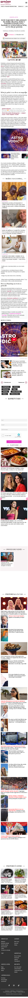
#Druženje (5, 389)
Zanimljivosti (17, 961)
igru (8, 76)
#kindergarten (15, 113)
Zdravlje (20, 6)
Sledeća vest (21, 382)
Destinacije (16, 957)
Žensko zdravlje (4, 945)
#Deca (4, 393)
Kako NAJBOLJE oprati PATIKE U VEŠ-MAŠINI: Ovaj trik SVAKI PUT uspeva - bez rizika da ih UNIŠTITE (6, 880)
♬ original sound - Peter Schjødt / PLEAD (13, 113)
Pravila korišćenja (19, 990)
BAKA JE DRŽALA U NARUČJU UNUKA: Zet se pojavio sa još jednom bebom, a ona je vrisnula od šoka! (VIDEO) (13, 232)
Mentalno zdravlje (5, 943)
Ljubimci (16, 959)
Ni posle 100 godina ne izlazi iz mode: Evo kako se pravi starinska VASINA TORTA (21, 896)
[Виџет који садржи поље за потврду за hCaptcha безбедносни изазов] (11, 435)
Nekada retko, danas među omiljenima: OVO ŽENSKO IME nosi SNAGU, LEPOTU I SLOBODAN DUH (19, 373)
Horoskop (3, 491)
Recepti (17, 964)
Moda (2, 970)
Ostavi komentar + (14, 441)
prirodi (9, 291)
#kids (3, 113)
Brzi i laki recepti (17, 967)
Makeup (3, 968)
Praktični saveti (4, 877)
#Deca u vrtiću (14, 393)
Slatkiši (16, 893)
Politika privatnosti (21, 991)
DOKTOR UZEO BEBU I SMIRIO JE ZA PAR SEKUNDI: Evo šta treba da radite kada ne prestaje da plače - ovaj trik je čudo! (13, 258)
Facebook (12, 313)
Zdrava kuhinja (17, 968)
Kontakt (14, 991)
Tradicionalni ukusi (5, 466)
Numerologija (4, 979)
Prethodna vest (7, 382)
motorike (3, 83)
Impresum (7, 990)
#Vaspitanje (6, 386)
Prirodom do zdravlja (19, 877)
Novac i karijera (17, 956)
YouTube (4, 315)
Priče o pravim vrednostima (9, 6)
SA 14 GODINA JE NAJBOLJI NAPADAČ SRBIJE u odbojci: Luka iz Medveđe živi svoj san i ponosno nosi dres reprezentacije (7, 912)
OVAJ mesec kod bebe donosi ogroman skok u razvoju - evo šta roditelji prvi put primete (19, 363)
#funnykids (8, 113)
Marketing (13, 990)
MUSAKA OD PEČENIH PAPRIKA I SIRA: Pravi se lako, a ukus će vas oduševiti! (12, 469)
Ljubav (16, 939)
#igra (14, 389)
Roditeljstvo (14, 17)
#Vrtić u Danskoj (16, 391)
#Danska (5, 391)
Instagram (18, 313)
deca (2, 66)
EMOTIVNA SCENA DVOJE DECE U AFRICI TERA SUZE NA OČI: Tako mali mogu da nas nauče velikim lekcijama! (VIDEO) (13, 205)
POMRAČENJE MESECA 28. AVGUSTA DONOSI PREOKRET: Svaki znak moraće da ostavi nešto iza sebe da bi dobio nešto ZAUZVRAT (13, 523)
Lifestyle (17, 953)
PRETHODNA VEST (5, 358)
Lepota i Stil (5, 964)
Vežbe (2, 948)
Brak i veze (16, 941)
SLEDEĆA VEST (23, 358)
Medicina (3, 941)
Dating (15, 945)
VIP (1, 925)
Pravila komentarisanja (7, 991)
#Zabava (16, 386)
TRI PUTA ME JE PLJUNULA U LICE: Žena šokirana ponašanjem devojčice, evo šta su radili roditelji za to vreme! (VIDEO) (6, 564)
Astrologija (5, 975)
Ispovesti (16, 943)
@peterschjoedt (6, 108)
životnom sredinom (12, 298)
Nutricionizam (4, 946)
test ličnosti (3, 981)
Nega (2, 967)
